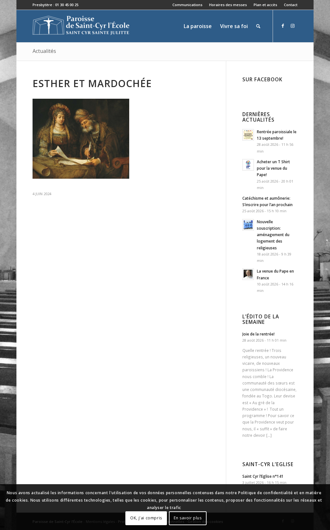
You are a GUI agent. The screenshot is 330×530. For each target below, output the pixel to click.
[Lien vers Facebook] (283, 26)
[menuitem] (187, 4)
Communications (187, 4)
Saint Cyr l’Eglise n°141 (263, 476)
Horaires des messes (228, 4)
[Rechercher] (258, 26)
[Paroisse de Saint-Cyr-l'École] (81, 26)
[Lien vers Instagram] (292, 26)
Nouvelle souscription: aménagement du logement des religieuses (273, 234)
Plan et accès (265, 4)
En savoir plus (187, 518)
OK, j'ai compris (146, 518)
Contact (290, 4)
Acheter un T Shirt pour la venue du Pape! (273, 168)
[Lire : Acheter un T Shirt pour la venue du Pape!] (248, 165)
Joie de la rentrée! (258, 333)
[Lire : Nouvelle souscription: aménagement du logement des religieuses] (248, 225)
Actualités (44, 51)
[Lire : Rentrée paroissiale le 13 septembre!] (248, 135)
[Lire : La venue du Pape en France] (248, 274)
